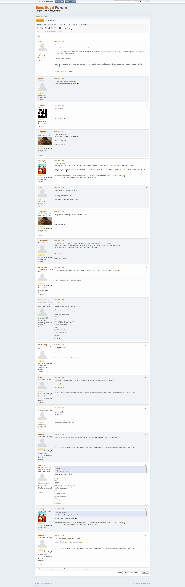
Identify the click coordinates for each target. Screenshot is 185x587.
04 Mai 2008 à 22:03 (59, 240)
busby (40, 41)
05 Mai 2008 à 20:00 (59, 344)
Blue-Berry (42, 300)
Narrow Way (42, 267)
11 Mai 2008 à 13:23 (59, 434)
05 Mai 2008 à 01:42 (59, 267)
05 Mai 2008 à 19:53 (59, 299)
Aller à (120, 572)
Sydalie (40, 79)
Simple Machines (48, 583)
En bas (38, 36)
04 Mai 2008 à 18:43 (59, 105)
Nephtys (41, 377)
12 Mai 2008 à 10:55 (59, 509)
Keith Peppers (43, 241)
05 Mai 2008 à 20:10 (59, 377)
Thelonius (41, 105)
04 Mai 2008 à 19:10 (59, 187)
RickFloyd (41, 161)
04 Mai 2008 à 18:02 (59, 41)
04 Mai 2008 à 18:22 (59, 78)
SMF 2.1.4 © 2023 (39, 583)
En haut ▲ (147, 583)
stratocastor (42, 408)
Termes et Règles (140, 583)
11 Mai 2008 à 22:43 (59, 465)
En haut (39, 565)
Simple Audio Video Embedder (42, 585)
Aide (133, 583)
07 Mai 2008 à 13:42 (59, 408)
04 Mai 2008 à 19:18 (59, 211)
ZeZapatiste (42, 132)
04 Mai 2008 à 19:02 (59, 160)
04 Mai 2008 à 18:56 (59, 131)
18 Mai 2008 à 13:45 (59, 535)
